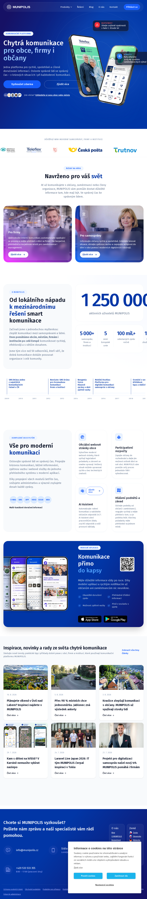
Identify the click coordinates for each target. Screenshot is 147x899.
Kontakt (114, 7)
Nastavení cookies (104, 885)
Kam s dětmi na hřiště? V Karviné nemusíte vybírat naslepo (23, 763)
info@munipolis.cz (27, 850)
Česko (135, 833)
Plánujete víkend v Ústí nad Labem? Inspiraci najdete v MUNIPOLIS (24, 705)
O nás (101, 7)
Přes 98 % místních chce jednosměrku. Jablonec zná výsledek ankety (72, 705)
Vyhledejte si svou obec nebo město (52, 95)
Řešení (80, 7)
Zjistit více (63, 84)
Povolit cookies (88, 876)
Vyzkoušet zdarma (22, 84)
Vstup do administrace (12, 894)
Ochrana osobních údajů (13, 889)
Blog (91, 7)
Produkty (65, 7)
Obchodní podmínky (32, 889)
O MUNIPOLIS (117, 836)
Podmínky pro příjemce (51, 889)
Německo (136, 840)
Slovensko (137, 836)
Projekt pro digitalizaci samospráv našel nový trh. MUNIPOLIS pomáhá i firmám (121, 763)
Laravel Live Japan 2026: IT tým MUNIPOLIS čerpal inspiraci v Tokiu (72, 763)
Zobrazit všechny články (130, 652)
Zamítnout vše (121, 876)
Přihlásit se (132, 7)
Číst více (11, 715)
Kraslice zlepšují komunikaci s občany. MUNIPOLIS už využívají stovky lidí (121, 705)
